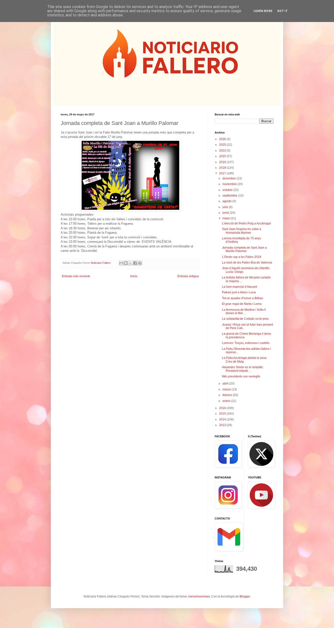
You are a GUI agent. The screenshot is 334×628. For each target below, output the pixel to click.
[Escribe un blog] (125, 263)
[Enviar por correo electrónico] (121, 263)
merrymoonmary (199, 596)
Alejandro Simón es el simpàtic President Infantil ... (242, 368)
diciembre (229, 178)
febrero (228, 395)
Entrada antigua (188, 276)
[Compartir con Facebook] (135, 263)
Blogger (245, 596)
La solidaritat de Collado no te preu (245, 318)
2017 (223, 173)
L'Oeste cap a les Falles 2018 (241, 257)
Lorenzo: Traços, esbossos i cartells (245, 343)
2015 (223, 413)
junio (226, 212)
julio (226, 207)
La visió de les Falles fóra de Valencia (247, 262)
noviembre (230, 184)
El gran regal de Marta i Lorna (242, 304)
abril (226, 383)
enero (227, 401)
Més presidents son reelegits (241, 376)
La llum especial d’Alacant (239, 286)
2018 (223, 167)
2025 (223, 144)
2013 (223, 425)
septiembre (230, 195)
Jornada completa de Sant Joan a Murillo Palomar (244, 249)
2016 (223, 408)
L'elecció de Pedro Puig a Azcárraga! (246, 223)
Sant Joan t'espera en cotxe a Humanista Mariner (241, 230)
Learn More (263, 11)
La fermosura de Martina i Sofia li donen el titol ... (244, 311)
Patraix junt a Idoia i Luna (239, 292)
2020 (223, 156)
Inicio (133, 276)
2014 (223, 419)
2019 (223, 162)
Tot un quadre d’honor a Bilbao (242, 298)
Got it (282, 11)
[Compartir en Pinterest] (139, 263)
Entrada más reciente (76, 276)
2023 (223, 150)
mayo (227, 218)
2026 (223, 139)
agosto (227, 201)
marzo (227, 389)
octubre (228, 190)
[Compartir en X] (130, 263)
